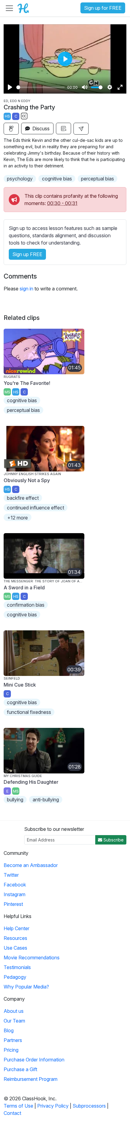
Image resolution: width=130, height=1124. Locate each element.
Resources (15, 938)
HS (7, 116)
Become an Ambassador (31, 865)
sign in (26, 289)
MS (7, 392)
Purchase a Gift (20, 1069)
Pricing (11, 1050)
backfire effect (23, 498)
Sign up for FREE (103, 8)
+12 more (17, 518)
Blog (9, 1030)
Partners (13, 1040)
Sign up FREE (27, 254)
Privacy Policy (53, 1106)
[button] (81, 129)
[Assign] (11, 129)
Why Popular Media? (26, 987)
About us (14, 1011)
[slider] (40, 87)
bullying (15, 800)
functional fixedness (29, 712)
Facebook (15, 885)
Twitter (11, 875)
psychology (20, 179)
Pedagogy (15, 977)
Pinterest (13, 904)
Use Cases (15, 948)
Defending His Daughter (31, 782)
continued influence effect (35, 508)
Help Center (16, 928)
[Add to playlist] (63, 128)
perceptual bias (97, 179)
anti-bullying (46, 800)
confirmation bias (25, 605)
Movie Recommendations (32, 957)
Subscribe (113, 839)
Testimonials (17, 967)
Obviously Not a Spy (27, 480)
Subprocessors (89, 1106)
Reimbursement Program (30, 1079)
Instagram (14, 894)
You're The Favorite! (27, 383)
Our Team (14, 1021)
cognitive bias (57, 179)
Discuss (40, 128)
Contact (12, 1113)
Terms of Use (18, 1106)
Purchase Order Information (34, 1060)
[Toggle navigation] (9, 8)
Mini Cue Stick (20, 685)
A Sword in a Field (24, 587)
